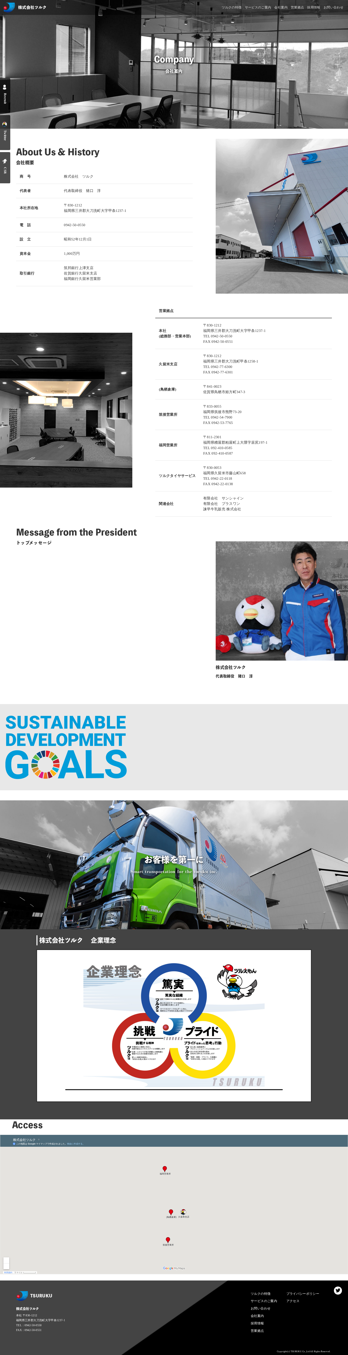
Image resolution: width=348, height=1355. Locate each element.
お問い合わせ (333, 7)
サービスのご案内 (258, 7)
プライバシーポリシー (302, 1293)
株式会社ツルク (32, 7)
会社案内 (280, 7)
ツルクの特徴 (231, 7)
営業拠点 (297, 7)
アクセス (292, 1301)
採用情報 (313, 7)
